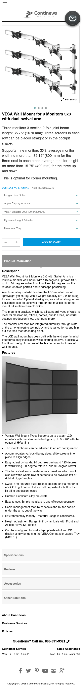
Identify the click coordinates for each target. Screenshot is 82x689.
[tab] (41, 261)
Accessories (12, 583)
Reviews (10, 569)
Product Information (17, 261)
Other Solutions (15, 598)
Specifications (14, 555)
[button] (69, 99)
